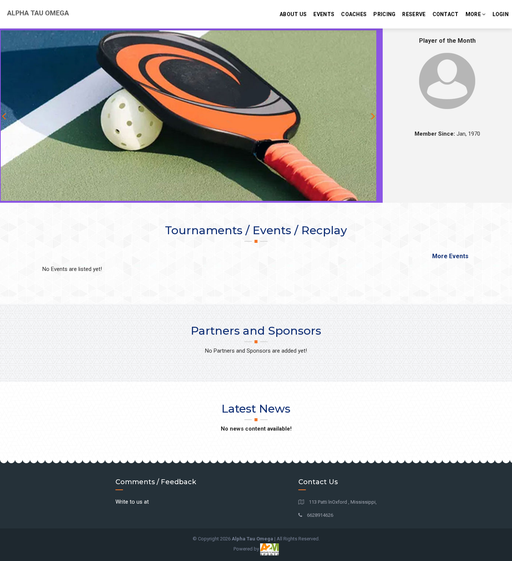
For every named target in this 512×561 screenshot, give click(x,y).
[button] (379, 115)
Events (323, 14)
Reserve (413, 14)
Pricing (384, 14)
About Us (293, 14)
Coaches (354, 14)
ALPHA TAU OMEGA (37, 13)
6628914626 (319, 515)
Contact (446, 14)
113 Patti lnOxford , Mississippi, (342, 502)
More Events (450, 256)
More (474, 14)
